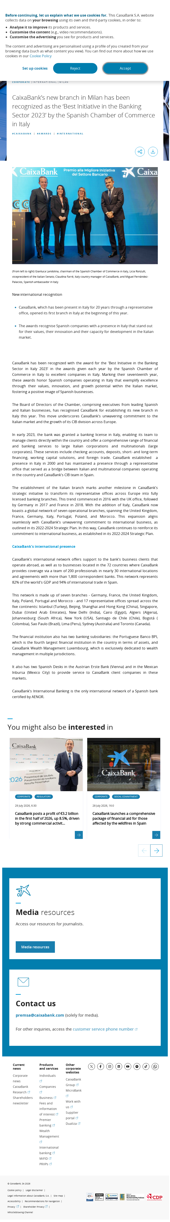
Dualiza (73, 1123)
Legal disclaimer (34, 1190)
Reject (75, 68)
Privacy (13, 1206)
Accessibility (14, 1201)
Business (47, 1098)
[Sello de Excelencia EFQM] (122, 1199)
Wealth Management (49, 1136)
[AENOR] (99, 1199)
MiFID (45, 1158)
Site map (58, 1195)
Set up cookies (35, 68)
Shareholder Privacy (35, 1206)
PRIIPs (45, 1164)
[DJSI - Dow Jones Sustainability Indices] (135, 1199)
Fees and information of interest (48, 1108)
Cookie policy (14, 1190)
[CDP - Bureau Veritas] (154, 1199)
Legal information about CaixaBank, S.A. (28, 1195)
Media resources (35, 947)
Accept (125, 68)
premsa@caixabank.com (40, 1015)
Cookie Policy (41, 55)
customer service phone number (105, 1029)
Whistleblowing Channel (20, 1212)
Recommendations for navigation (42, 1201)
